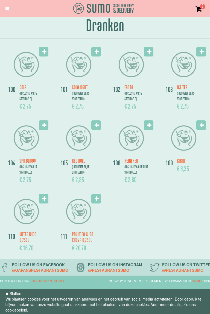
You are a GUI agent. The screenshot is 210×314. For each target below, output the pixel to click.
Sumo (197, 280)
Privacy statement (126, 280)
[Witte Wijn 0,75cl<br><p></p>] (26, 211)
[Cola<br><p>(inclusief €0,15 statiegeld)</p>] (26, 64)
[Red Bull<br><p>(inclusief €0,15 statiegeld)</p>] (79, 138)
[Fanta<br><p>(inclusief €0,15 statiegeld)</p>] (131, 64)
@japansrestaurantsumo (40, 270)
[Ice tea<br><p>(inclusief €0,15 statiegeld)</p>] (184, 64)
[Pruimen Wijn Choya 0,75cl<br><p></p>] (79, 211)
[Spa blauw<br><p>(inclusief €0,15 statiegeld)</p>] (26, 138)
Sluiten (14, 293)
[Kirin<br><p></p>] (184, 138)
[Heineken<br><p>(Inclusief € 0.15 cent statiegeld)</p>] (131, 138)
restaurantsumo (48, 280)
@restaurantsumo (108, 270)
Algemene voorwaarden (168, 280)
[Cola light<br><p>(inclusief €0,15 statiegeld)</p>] (79, 64)
